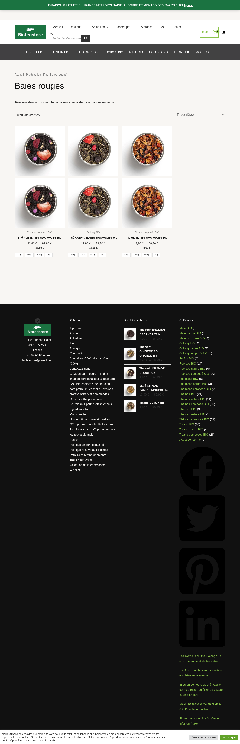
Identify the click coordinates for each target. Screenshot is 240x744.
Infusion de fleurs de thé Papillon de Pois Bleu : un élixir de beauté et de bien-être (201, 689)
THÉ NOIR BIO (59, 52)
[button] (202, 469)
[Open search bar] (51, 33)
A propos (147, 27)
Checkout (76, 353)
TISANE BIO (182, 52)
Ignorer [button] (188, 5)
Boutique (75, 27)
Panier (74, 439)
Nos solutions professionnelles (90, 419)
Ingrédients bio (79, 409)
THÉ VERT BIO (33, 52)
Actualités (98, 27)
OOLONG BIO (158, 52)
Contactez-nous (80, 368)
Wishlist (75, 470)
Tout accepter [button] (229, 737)
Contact (177, 27)
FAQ (162, 27)
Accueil (58, 27)
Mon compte (78, 414)
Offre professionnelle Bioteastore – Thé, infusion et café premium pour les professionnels (92, 429)
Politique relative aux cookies (89, 450)
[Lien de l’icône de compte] (223, 32)
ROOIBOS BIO (113, 52)
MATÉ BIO (136, 52)
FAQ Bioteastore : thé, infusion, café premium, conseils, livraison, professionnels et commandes (92, 389)
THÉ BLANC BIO (86, 52)
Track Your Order (81, 460)
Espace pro (122, 27)
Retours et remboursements (88, 455)
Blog (72, 343)
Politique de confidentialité (87, 444)
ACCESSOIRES (206, 52)
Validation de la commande (87, 465)
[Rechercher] (85, 38)
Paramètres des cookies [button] (204, 737)
